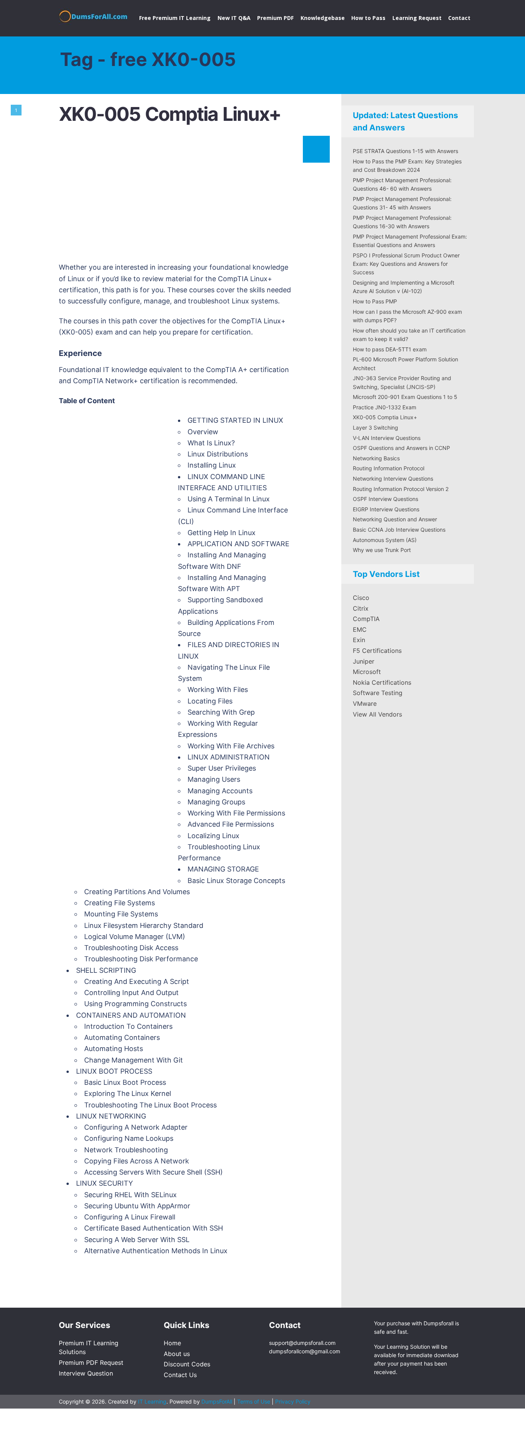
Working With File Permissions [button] (236, 813)
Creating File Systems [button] (119, 903)
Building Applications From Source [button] (226, 628)
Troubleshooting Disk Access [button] (131, 948)
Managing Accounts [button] (220, 791)
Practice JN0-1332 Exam (384, 407)
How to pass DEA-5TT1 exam (390, 349)
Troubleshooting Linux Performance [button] (219, 852)
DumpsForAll (216, 1401)
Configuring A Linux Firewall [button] (129, 1217)
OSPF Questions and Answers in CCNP (401, 448)
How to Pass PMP (375, 301)
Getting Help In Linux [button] (222, 533)
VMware (365, 703)
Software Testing (377, 693)
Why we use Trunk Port (382, 550)
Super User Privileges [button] (222, 768)
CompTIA (366, 619)
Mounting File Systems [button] (121, 914)
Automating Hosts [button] (113, 1049)
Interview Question (86, 1373)
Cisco (361, 597)
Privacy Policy (293, 1401)
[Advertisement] (193, 197)
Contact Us (180, 1375)
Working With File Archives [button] (231, 746)
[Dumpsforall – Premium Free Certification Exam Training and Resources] (94, 15)
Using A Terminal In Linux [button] (229, 499)
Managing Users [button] (214, 779)
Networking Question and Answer (395, 519)
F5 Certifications (377, 650)
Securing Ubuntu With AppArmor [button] (137, 1206)
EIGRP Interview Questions (386, 509)
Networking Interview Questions (393, 478)
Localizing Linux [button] (213, 836)
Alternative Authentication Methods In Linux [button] (156, 1251)
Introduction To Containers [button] (128, 1026)
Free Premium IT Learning (175, 17)
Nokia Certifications (382, 682)
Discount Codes (187, 1364)
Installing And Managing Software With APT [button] (222, 583)
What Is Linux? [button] (211, 443)
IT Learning (152, 1401)
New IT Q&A (234, 17)
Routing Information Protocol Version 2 (401, 489)
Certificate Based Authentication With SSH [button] (153, 1228)
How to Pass (368, 17)
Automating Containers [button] (122, 1037)
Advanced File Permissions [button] (231, 824)
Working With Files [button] (218, 689)
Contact (459, 17)
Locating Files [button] (210, 701)
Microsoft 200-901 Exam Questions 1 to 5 (405, 397)
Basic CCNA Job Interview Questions (399, 529)
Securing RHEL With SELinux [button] (130, 1195)
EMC (360, 629)
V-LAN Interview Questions (386, 438)
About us (177, 1354)
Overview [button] (203, 432)
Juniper (363, 661)
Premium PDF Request (91, 1362)
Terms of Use (254, 1401)
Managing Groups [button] (216, 802)
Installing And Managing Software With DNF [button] (222, 560)
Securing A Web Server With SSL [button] (136, 1240)
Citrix (361, 608)
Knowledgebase (323, 17)
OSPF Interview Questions (385, 499)
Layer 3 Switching (375, 427)
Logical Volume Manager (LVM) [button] (134, 937)
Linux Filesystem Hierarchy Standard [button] (143, 925)
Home (172, 1343)
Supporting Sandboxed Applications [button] (220, 605)
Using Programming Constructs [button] (135, 1004)
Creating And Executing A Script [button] (136, 981)
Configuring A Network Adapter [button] (136, 1127)
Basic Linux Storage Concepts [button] (236, 881)
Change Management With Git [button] (133, 1060)
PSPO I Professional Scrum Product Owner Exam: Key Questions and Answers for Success (406, 264)
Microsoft (367, 672)
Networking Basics (376, 458)
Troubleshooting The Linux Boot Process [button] (150, 1105)
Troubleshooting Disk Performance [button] (141, 959)
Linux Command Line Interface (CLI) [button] (233, 515)
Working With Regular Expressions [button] (218, 728)
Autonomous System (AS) (385, 540)
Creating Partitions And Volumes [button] (137, 892)
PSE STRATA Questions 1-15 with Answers (405, 151)
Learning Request (417, 17)
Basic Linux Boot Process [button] (125, 1082)
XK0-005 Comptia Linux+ (170, 113)
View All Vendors (377, 714)
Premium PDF (275, 17)
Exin (359, 640)
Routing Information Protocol (388, 468)
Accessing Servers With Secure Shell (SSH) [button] (153, 1172)
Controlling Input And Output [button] (131, 993)
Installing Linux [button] (212, 465)
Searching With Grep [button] (221, 712)
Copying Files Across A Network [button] (136, 1161)
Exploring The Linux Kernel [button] (127, 1093)
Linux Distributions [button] (218, 454)
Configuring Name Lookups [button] (128, 1138)
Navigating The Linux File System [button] (224, 672)
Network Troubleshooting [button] (126, 1150)
